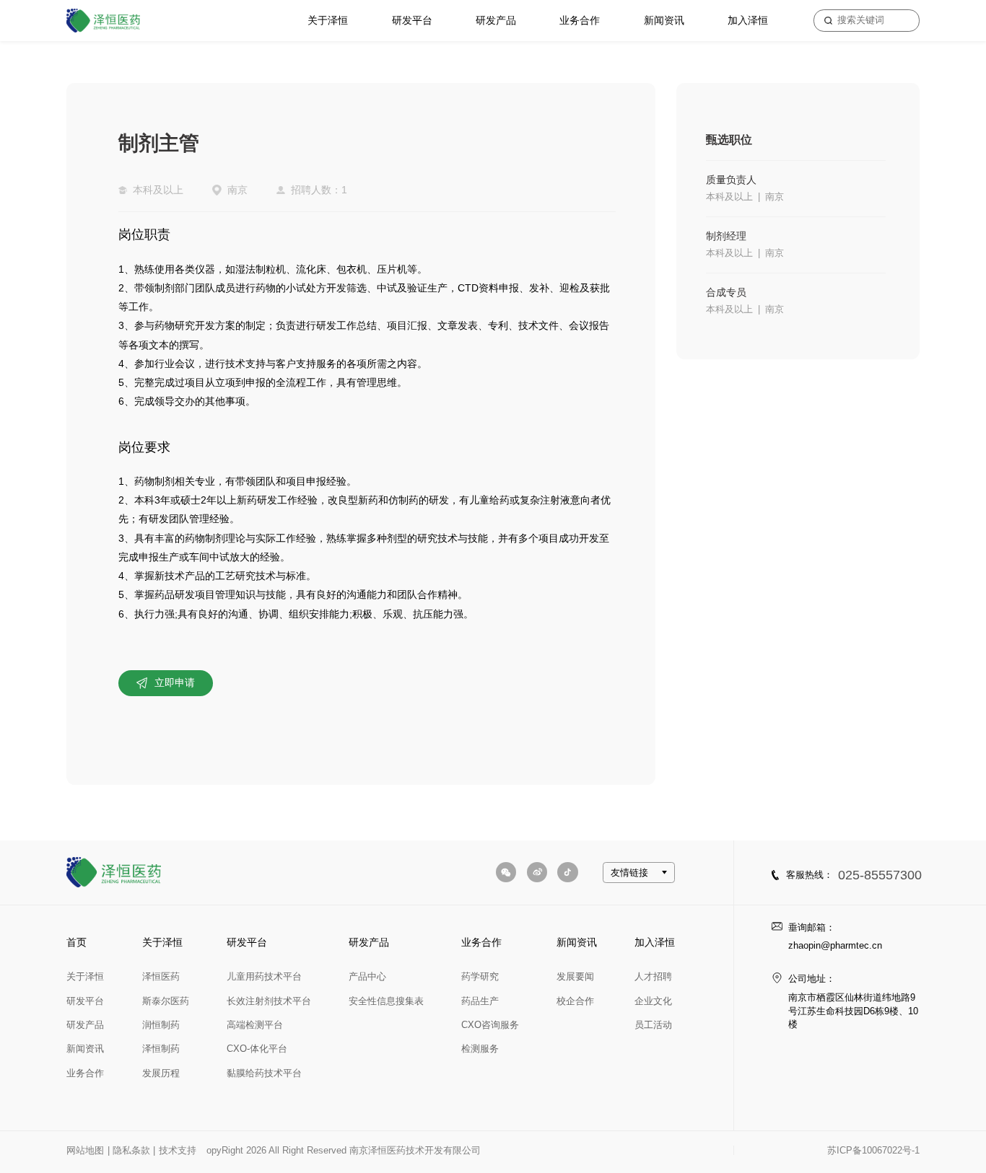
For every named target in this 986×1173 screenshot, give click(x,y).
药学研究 (480, 976)
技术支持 (177, 1150)
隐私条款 (131, 1150)
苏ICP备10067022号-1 (873, 1150)
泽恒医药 (161, 976)
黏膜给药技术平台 (264, 1073)
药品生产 (480, 1001)
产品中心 (367, 976)
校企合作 (575, 1001)
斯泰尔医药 (165, 1001)
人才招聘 (653, 976)
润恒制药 (161, 1024)
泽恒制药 (161, 1048)
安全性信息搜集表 (386, 1001)
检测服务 (480, 1048)
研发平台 (412, 20)
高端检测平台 (255, 1024)
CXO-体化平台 (257, 1048)
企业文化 (653, 1001)
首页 (76, 942)
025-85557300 (880, 875)
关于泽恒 (327, 20)
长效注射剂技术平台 (269, 1001)
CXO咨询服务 (490, 1024)
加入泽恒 (748, 20)
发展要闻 (575, 976)
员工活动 (653, 1024)
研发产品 (496, 20)
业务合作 (579, 20)
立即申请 (174, 682)
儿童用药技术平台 (264, 976)
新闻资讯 (664, 20)
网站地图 (85, 1150)
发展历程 (161, 1073)
